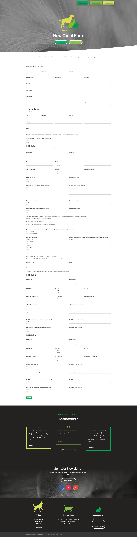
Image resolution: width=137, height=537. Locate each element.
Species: (71, 152)
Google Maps (38, 527)
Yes (28, 140)
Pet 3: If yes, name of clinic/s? (75, 387)
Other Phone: (58, 121)
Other (29, 249)
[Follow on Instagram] (68, 487)
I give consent (31, 231)
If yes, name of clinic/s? (74, 208)
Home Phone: (58, 77)
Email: (28, 83)
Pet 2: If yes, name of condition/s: (76, 319)
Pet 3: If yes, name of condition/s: (76, 379)
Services (40, 3)
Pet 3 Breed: (29, 348)
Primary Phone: (30, 77)
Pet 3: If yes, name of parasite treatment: (78, 372)
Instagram (30, 247)
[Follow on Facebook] (61, 487)
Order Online (96, 3)
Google (29, 245)
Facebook (30, 243)
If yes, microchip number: (89, 169)
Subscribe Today (68, 480)
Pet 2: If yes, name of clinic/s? (75, 327)
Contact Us (108, 3)
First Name (43, 71)
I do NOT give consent (32, 233)
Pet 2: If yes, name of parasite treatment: (78, 311)
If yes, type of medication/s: (75, 200)
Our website (30, 241)
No (28, 142)
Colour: (85, 161)
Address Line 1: (30, 90)
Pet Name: (29, 152)
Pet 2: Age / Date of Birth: (32, 296)
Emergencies (50, 3)
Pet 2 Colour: (86, 288)
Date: (70, 262)
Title (27, 71)
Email (27, 128)
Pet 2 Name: (29, 279)
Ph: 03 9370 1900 (69, 3)
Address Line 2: (29, 96)
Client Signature (30, 262)
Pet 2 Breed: (29, 288)
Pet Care (59, 3)
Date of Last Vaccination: (75, 177)
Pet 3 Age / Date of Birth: (31, 356)
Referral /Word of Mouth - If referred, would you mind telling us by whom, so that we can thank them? (88, 238)
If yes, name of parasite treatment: (77, 185)
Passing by (30, 239)
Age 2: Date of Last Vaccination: (76, 304)
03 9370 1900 (99, 520)
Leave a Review (69, 449)
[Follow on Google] (75, 487)
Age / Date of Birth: (30, 169)
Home (24, 3)
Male (57, 163)
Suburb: (28, 102)
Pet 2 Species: (72, 279)
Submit (29, 397)
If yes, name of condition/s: (75, 193)
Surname (71, 71)
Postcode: (86, 102)
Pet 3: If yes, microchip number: (91, 356)
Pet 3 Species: (72, 339)
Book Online (82, 3)
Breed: (28, 161)
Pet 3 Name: (29, 339)
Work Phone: (86, 77)
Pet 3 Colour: (86, 348)
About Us (31, 3)
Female (58, 165)
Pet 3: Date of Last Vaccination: (76, 364)
